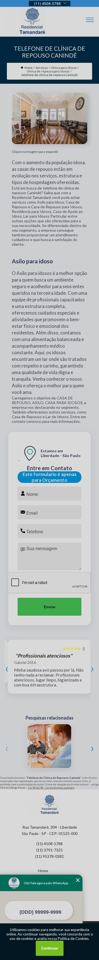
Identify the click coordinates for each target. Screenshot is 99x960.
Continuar (49, 948)
